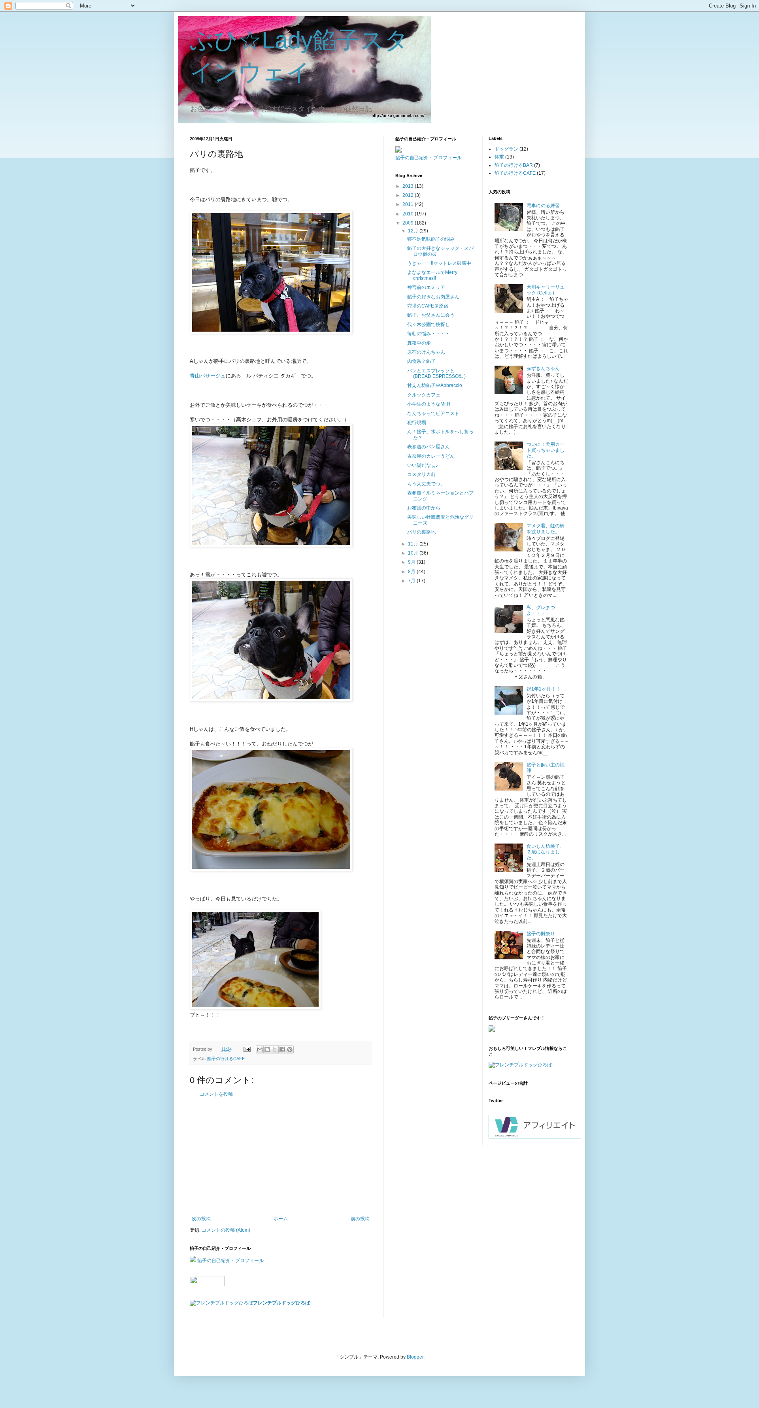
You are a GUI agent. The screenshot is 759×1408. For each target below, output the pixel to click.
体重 (499, 157)
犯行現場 (416, 422)
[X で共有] (275, 1049)
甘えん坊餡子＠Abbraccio (434, 385)
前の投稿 (360, 1218)
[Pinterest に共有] (290, 1049)
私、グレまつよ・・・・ (541, 610)
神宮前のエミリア (426, 287)
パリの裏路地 (421, 532)
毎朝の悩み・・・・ (428, 333)
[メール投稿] (247, 1049)
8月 (412, 571)
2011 (408, 204)
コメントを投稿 (216, 1094)
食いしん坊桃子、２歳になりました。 (546, 852)
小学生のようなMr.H (428, 404)
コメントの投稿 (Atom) (226, 1230)
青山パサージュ (208, 376)
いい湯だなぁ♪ (422, 465)
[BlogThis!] (267, 1049)
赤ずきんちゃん (543, 368)
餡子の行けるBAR (514, 165)
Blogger (415, 1357)
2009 (408, 223)
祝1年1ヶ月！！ (544, 689)
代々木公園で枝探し (428, 324)
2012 (408, 195)
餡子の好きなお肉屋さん (433, 297)
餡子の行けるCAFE (226, 1058)
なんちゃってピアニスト (433, 413)
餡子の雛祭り (541, 933)
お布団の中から (423, 508)
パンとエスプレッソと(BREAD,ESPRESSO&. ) (436, 373)
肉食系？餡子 (421, 361)
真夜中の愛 (419, 343)
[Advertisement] (280, 1156)
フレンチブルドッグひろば (281, 1303)
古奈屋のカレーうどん (431, 456)
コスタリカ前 (421, 474)
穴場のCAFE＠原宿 (427, 306)
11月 (413, 544)
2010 (408, 214)
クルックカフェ (423, 395)
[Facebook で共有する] (282, 1049)
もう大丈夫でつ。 (426, 484)
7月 (412, 580)
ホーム (281, 1218)
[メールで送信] (260, 1049)
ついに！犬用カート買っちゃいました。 (546, 450)
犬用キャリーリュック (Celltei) (546, 289)
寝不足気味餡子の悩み (431, 239)
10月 (413, 553)
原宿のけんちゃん (426, 352)
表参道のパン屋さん (428, 446)
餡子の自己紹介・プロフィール (230, 1260)
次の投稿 (201, 1218)
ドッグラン (506, 149)
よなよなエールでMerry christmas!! (432, 275)
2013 (408, 186)
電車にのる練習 (543, 205)
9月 (412, 562)
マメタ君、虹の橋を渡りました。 (546, 528)
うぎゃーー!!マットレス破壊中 (439, 263)
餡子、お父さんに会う (431, 315)
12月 (413, 231)
